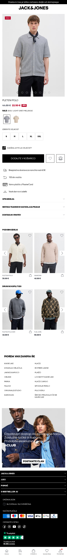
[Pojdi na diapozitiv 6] (40, 93)
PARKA (7, 381)
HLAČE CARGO (41, 381)
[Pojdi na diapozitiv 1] (18, 93)
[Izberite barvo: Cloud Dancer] (16, 119)
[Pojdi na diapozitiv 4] (31, 93)
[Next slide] (62, 253)
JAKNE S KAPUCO (11, 372)
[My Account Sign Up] (33, 438)
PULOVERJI (40, 390)
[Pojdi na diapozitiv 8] (49, 93)
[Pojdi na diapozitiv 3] (27, 93)
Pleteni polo (10, 100)
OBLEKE (7, 377)
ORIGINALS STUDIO (12, 390)
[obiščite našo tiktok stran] (24, 527)
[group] (17, 256)
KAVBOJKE (9, 363)
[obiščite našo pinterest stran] (19, 527)
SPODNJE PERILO (42, 386)
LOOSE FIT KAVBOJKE (44, 377)
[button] (6, 136)
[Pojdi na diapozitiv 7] (45, 93)
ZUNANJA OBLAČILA (13, 368)
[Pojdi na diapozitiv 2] (22, 93)
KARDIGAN (9, 395)
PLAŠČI (38, 372)
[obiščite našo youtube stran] (14, 527)
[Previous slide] (4, 253)
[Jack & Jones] (33, 9)
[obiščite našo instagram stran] (9, 527)
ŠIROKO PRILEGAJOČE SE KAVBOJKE (46, 396)
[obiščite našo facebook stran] (4, 527)
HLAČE (38, 363)
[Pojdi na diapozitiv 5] (36, 93)
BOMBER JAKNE (42, 368)
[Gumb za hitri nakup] (30, 275)
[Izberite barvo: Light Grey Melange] (6, 119)
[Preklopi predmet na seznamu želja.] (50, 158)
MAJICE (7, 386)
